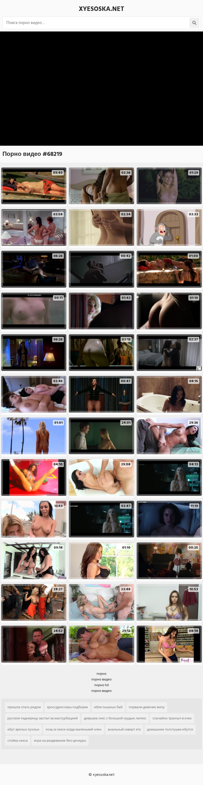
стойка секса (17, 740)
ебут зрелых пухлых (23, 729)
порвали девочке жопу (147, 707)
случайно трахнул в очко (172, 718)
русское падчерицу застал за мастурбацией (42, 718)
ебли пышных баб (108, 707)
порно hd (101, 685)
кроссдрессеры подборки (67, 707)
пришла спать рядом (24, 707)
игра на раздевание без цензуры (60, 740)
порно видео (101, 679)
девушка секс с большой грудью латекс (115, 718)
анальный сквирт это (124, 729)
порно (101, 673)
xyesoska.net (101, 9)
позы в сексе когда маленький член (74, 729)
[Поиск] (194, 23)
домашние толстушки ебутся (170, 729)
